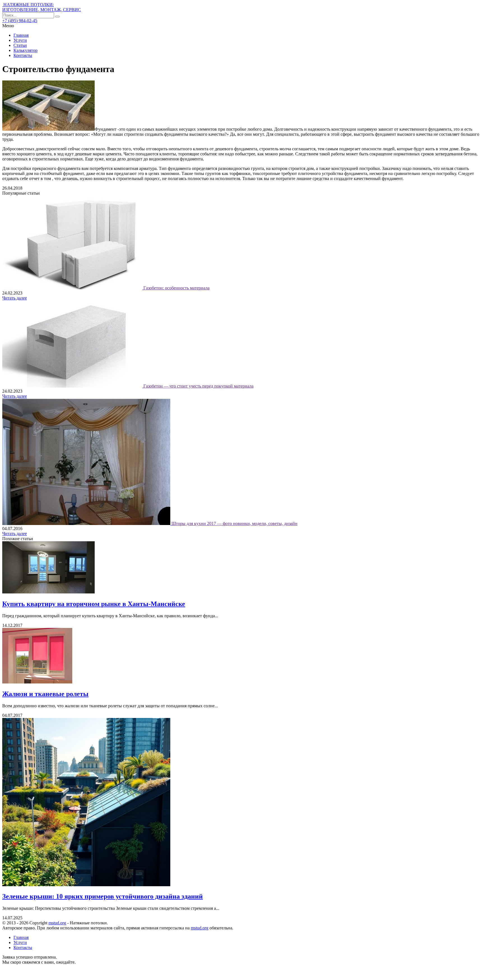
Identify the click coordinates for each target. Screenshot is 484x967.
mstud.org (57, 922)
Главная (21, 35)
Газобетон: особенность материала (176, 288)
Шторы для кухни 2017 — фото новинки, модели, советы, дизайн (234, 523)
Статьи (20, 45)
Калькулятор (25, 50)
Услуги (20, 40)
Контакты (22, 55)
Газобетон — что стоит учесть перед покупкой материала (198, 386)
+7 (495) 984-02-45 (19, 20)
